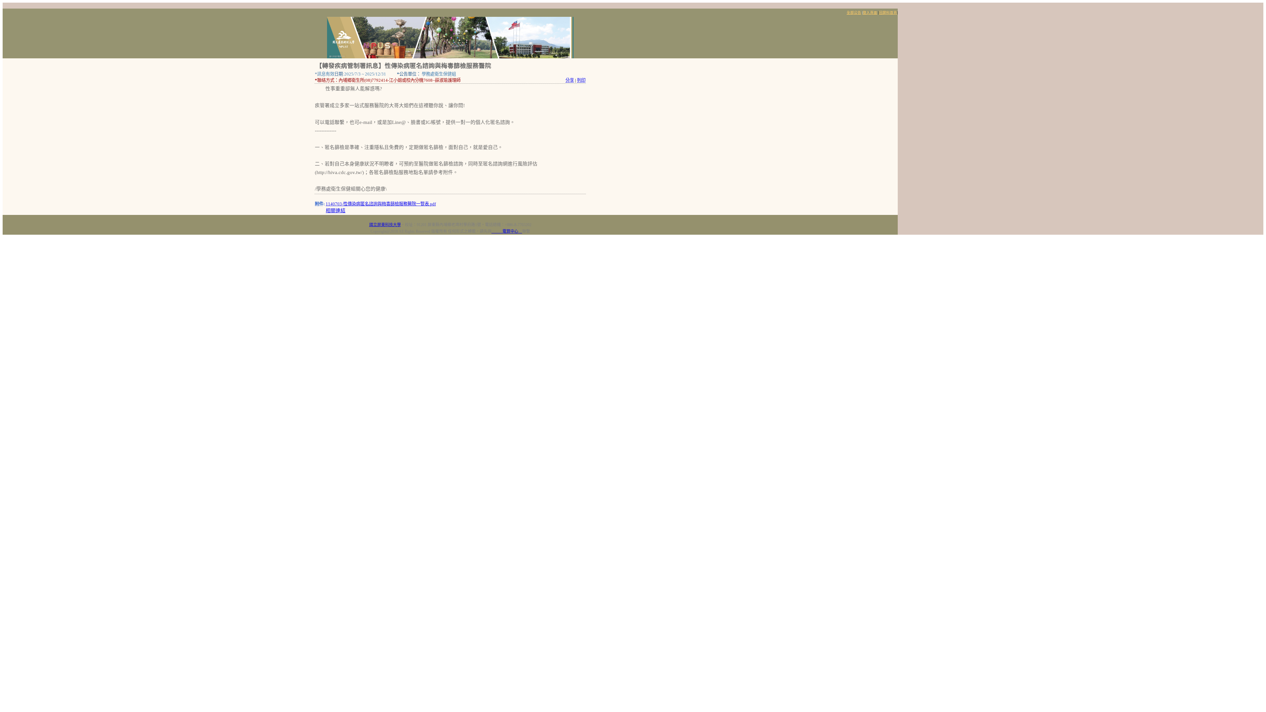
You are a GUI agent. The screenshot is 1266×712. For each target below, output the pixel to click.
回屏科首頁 (888, 13)
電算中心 (507, 231)
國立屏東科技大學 (385, 224)
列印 (581, 80)
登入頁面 (870, 13)
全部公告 (854, 13)
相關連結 (336, 210)
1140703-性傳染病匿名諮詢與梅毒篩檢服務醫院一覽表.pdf (381, 203)
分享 (569, 80)
